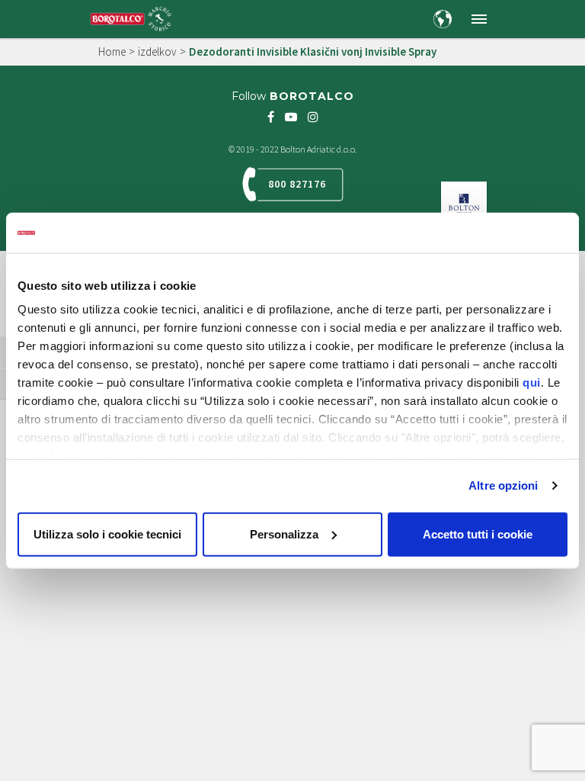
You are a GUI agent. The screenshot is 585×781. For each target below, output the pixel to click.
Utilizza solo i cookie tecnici (107, 533)
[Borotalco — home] (130, 17)
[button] (479, 19)
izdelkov (157, 51)
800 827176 (297, 184)
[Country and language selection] (442, 19)
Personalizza (284, 533)
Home (112, 51)
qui (532, 382)
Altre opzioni (503, 485)
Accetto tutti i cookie (477, 533)
